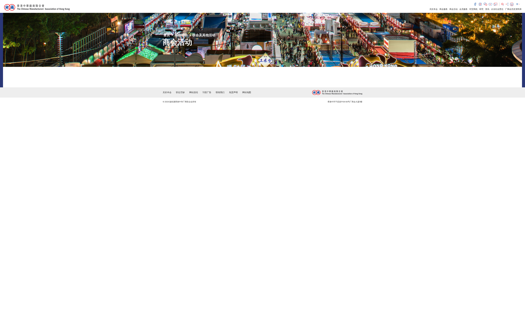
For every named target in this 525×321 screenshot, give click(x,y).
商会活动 (453, 9)
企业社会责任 (497, 9)
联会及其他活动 (203, 35)
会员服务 (463, 9)
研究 (481, 9)
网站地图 (246, 92)
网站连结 (193, 92)
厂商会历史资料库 (513, 9)
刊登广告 (206, 92)
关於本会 (433, 9)
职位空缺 (180, 92)
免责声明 (233, 92)
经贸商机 (473, 9)
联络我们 (220, 92)
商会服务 (443, 9)
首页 (166, 35)
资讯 (487, 9)
